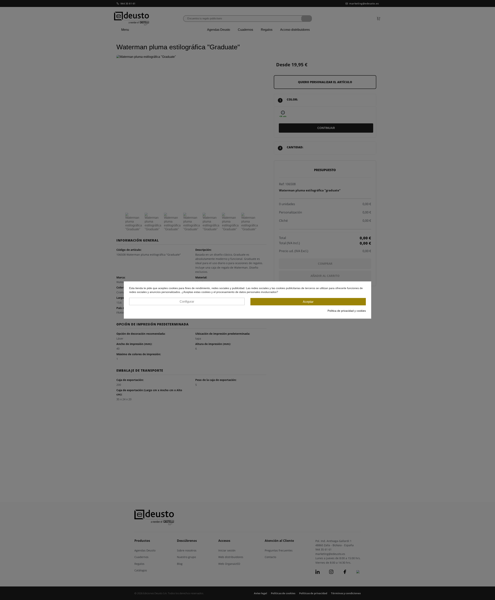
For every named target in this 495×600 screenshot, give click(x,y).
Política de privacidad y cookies (347, 310)
